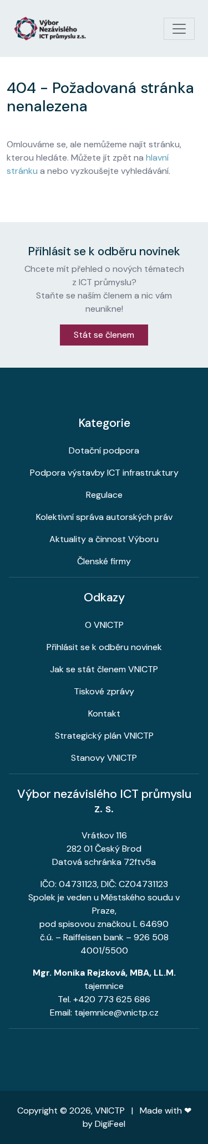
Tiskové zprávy (104, 691)
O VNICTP (104, 625)
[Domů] (54, 28)
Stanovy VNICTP (104, 758)
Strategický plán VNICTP (104, 735)
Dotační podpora (104, 450)
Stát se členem (104, 335)
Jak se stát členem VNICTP (104, 669)
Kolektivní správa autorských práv (104, 517)
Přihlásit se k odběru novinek (104, 647)
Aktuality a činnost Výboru (104, 539)
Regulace (104, 495)
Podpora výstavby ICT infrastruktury (104, 472)
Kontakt (104, 713)
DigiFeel (110, 1124)
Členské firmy (104, 561)
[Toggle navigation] (179, 29)
